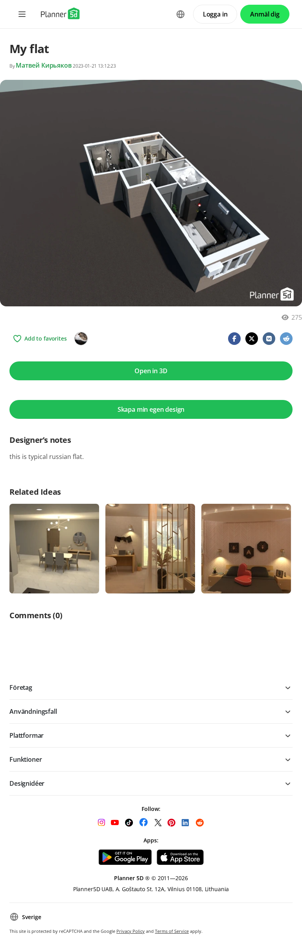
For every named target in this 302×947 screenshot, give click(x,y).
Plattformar (26, 735)
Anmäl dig (265, 14)
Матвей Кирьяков (44, 65)
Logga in (215, 14)
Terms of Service (172, 931)
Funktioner (25, 759)
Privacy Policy (130, 931)
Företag (20, 687)
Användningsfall (33, 711)
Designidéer (26, 783)
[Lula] (81, 338)
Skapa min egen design (151, 409)
